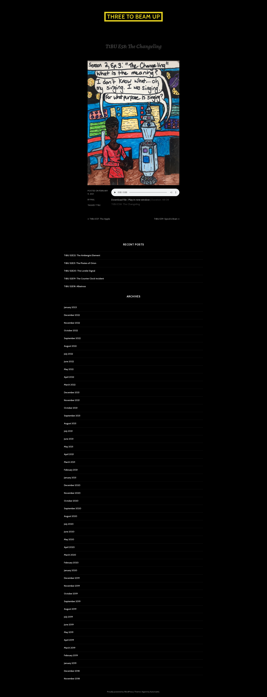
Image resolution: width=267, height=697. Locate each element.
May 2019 (68, 632)
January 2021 (70, 477)
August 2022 (70, 346)
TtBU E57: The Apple (100, 219)
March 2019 (69, 647)
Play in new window (139, 199)
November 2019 (72, 585)
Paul (92, 199)
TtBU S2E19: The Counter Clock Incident (84, 278)
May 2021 (68, 446)
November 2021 (72, 400)
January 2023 (70, 307)
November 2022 (72, 323)
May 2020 (69, 539)
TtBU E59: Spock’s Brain (165, 219)
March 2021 (69, 462)
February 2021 (71, 470)
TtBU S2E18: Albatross (75, 286)
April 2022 (69, 377)
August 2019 (70, 609)
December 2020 (72, 485)
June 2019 (69, 624)
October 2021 (70, 408)
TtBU (98, 205)
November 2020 (72, 493)
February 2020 (71, 562)
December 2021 (71, 392)
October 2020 (71, 500)
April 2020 (69, 547)
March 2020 (70, 555)
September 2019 (72, 601)
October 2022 (71, 330)
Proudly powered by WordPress (120, 691)
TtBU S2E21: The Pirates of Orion (80, 263)
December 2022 (72, 315)
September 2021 (72, 415)
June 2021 (68, 439)
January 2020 (70, 570)
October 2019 (71, 593)
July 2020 (69, 524)
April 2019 (69, 640)
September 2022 (72, 338)
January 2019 (70, 663)
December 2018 (72, 671)
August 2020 (70, 516)
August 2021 (70, 423)
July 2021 (68, 431)
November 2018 (72, 678)
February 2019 (71, 655)
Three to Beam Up (133, 16)
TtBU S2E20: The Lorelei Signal (79, 270)
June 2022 (69, 361)
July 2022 (68, 354)
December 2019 (72, 578)
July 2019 (68, 616)
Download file (119, 199)
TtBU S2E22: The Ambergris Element (82, 255)
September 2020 (72, 508)
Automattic (155, 691)
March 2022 (70, 384)
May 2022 (69, 369)
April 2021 (69, 454)
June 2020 (69, 531)
